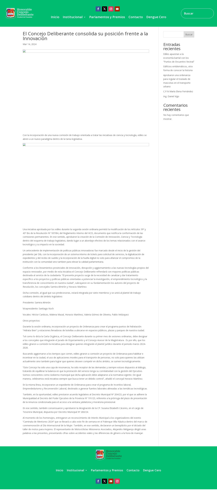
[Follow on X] (104, 8)
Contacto (136, 17)
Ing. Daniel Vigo (171, 96)
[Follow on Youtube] (117, 8)
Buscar (189, 34)
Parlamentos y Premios (107, 17)
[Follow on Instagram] (110, 8)
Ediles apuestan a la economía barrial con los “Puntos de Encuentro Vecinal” (178, 57)
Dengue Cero (156, 17)
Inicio (55, 17)
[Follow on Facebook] (98, 8)
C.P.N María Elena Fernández (178, 91)
